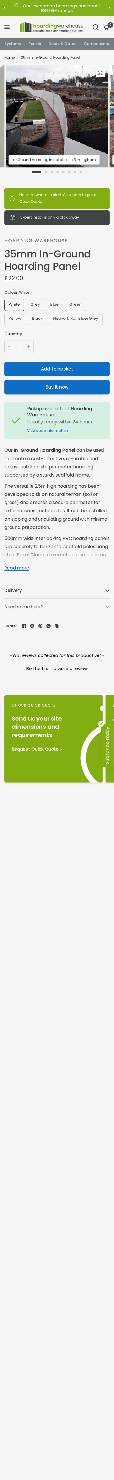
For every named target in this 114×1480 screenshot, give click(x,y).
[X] (32, 625)
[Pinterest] (40, 625)
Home (9, 57)
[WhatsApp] (48, 625)
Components (96, 43)
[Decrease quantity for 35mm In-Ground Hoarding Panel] (9, 346)
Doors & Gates (62, 43)
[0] (105, 27)
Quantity (13, 334)
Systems (12, 43)
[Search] (96, 27)
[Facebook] (23, 625)
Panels (34, 43)
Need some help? (23, 607)
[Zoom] (100, 72)
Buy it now (57, 387)
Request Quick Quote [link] (35, 749)
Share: (10, 626)
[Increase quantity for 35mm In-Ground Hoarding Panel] (28, 346)
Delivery (13, 590)
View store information (47, 430)
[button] (57, 667)
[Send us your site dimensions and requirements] (53, 739)
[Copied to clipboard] (56, 625)
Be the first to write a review (57, 668)
